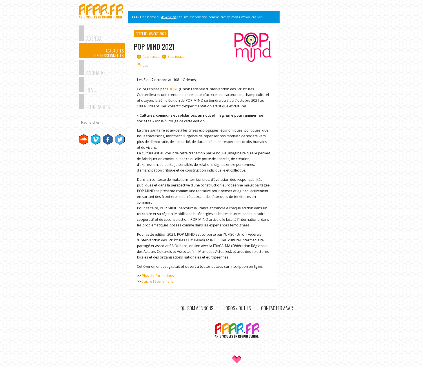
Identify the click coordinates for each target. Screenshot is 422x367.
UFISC (173, 89)
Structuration (177, 56)
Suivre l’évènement (157, 281)
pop (145, 65)
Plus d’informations (158, 275)
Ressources (151, 56)
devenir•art (168, 17)
